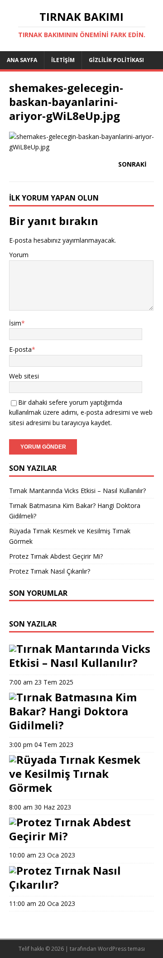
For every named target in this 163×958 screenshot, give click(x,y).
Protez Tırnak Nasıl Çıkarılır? (49, 571)
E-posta (20, 349)
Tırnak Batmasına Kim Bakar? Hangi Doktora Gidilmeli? (73, 711)
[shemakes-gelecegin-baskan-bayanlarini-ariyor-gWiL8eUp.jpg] (81, 147)
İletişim (63, 60)
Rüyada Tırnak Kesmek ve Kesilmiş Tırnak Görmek (74, 773)
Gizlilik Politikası (116, 60)
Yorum (19, 254)
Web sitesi (24, 376)
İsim (15, 323)
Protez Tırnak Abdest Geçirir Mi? (56, 556)
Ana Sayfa (22, 60)
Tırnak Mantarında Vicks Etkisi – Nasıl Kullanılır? (77, 490)
